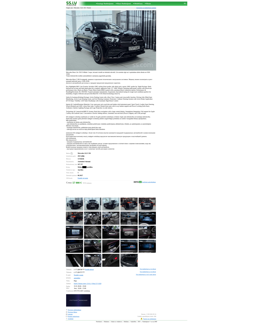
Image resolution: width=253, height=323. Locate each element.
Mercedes (76, 8)
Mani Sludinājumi (124, 4)
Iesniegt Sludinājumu (105, 4)
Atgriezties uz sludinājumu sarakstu (146, 8)
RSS (139, 321)
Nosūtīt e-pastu (78, 275)
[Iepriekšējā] (68, 42)
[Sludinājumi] (71, 4)
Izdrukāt (70, 314)
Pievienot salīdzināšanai (74, 310)
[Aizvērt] (154, 12)
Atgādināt (70, 319)
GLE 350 (83, 8)
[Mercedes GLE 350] (74, 204)
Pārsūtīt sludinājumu (73, 316)
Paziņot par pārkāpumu (149, 319)
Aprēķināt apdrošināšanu (149, 182)
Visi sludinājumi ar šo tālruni (148, 269)
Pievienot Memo (72, 312)
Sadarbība (133, 321)
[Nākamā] (154, 42)
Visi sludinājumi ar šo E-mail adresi (146, 274)
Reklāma (126, 321)
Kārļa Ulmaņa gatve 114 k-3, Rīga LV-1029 (87, 283)
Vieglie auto (69, 8)
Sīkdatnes (106, 321)
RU (185, 3)
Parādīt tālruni (89, 269)
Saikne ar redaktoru (116, 321)
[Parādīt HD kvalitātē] (111, 40)
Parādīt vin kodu (83, 178)
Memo (148, 4)
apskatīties (77, 278)
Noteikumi (99, 321)
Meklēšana (138, 4)
